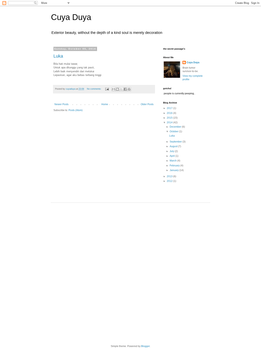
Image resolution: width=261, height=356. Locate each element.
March (173, 160)
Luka (58, 56)
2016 (170, 113)
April (172, 156)
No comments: (94, 89)
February (175, 165)
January (174, 170)
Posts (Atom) (76, 110)
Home (104, 104)
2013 (170, 176)
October (174, 131)
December (176, 126)
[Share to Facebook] (125, 89)
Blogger (145, 346)
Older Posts (147, 104)
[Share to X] (121, 89)
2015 (170, 117)
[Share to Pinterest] (129, 89)
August (174, 146)
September (176, 141)
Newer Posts (61, 104)
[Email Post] (106, 89)
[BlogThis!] (117, 89)
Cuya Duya (71, 17)
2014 (170, 122)
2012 (170, 181)
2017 (170, 108)
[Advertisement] (69, 270)
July (172, 151)
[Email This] (114, 89)
